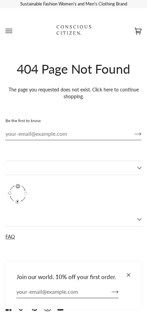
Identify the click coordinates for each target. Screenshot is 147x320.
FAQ (10, 236)
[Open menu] (15, 31)
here (108, 89)
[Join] (110, 291)
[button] (73, 168)
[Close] (131, 272)
